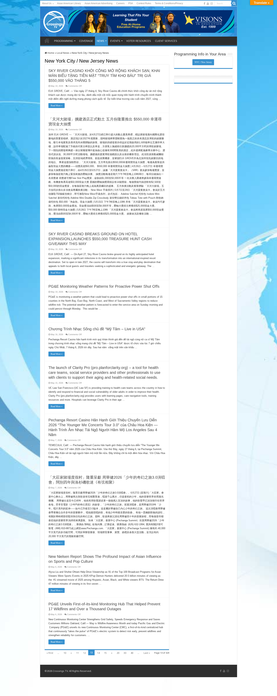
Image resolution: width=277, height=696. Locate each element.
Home (50, 52)
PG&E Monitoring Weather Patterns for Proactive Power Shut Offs (103, 286)
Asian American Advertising (98, 3)
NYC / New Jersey (203, 62)
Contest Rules (144, 3)
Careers (120, 3)
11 (77, 653)
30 (125, 653)
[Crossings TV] (54, 20)
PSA (130, 3)
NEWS (100, 41)
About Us (46, 3)
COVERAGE (86, 41)
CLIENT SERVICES (166, 41)
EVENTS (115, 41)
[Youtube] (207, 3)
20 (118, 653)
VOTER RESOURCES (138, 41)
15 (105, 653)
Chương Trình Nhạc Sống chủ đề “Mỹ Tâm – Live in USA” (96, 329)
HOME (47, 40)
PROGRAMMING (63, 41)
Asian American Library (69, 3)
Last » (147, 653)
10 (65, 653)
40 (132, 653)
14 (98, 653)
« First (50, 653)
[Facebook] (204, 3)
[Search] (234, 3)
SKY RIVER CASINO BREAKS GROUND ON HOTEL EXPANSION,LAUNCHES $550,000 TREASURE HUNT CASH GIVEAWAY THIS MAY (100, 239)
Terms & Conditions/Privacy (169, 3)
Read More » (56, 105)
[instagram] (211, 3)
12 (84, 653)
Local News (63, 52)
